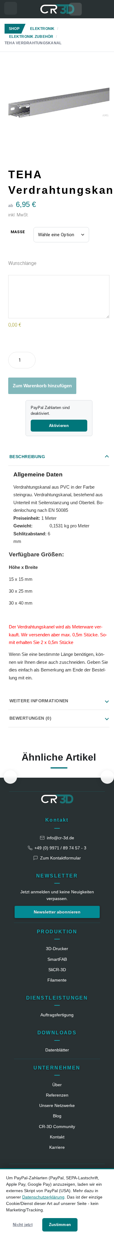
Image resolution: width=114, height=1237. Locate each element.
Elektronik (42, 29)
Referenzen (57, 1095)
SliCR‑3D (57, 969)
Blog (57, 1115)
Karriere (57, 1147)
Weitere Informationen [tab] (38, 700)
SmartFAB (57, 959)
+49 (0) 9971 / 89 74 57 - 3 (60, 847)
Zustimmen (60, 1224)
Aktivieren (59, 425)
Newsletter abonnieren (57, 912)
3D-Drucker (57, 948)
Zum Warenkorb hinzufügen (42, 385)
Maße (18, 232)
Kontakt (57, 820)
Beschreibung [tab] (27, 456)
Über (57, 1084)
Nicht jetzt (23, 1224)
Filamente (57, 980)
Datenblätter (57, 1049)
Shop (14, 29)
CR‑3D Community (57, 1126)
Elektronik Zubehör (31, 36)
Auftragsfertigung (57, 1014)
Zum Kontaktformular (60, 857)
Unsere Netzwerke (57, 1105)
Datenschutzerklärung (43, 1197)
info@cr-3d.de (60, 837)
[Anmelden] (103, 9)
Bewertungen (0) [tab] (30, 718)
